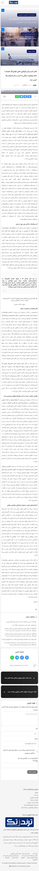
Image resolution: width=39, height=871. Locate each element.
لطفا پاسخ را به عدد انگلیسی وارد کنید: (27, 758)
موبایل (36, 792)
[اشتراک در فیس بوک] (25, 96)
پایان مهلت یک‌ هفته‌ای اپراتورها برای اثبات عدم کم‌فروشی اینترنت (19, 639)
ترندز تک (35, 854)
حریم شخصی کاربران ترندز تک (11, 856)
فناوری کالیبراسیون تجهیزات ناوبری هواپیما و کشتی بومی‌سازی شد (22, 57)
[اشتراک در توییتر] (29, 96)
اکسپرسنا (35, 860)
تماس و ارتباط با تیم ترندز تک (29, 856)
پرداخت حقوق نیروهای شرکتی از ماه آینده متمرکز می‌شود (20, 38)
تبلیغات (23, 858)
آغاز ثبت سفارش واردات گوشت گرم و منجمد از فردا (22, 19)
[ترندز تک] (13, 3)
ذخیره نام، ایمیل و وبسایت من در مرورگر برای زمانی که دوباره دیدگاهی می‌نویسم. (19, 751)
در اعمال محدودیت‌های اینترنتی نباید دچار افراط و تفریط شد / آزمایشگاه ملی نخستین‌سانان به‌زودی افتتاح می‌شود (20, 644)
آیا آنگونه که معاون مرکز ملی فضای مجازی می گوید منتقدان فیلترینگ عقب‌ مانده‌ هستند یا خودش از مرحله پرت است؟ (20, 629)
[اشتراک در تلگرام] (21, 96)
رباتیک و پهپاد (31, 51)
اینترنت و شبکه (34, 800)
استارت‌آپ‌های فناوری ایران (28, 34)
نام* (36, 729)
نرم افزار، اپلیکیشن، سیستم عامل (29, 807)
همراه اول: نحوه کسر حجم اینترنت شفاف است (24, 625)
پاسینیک (7, 858)
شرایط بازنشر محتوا (32, 858)
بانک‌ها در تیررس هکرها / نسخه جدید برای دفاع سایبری (21, 622)
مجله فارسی (15, 858)
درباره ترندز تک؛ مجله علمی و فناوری (20, 854)
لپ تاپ (36, 795)
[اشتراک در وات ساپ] (17, 96)
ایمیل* (36, 739)
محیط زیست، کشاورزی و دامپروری (27, 15)
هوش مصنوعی (34, 797)
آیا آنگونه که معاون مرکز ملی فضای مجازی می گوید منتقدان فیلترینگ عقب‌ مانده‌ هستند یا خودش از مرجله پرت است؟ (20, 635)
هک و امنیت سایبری (32, 802)
